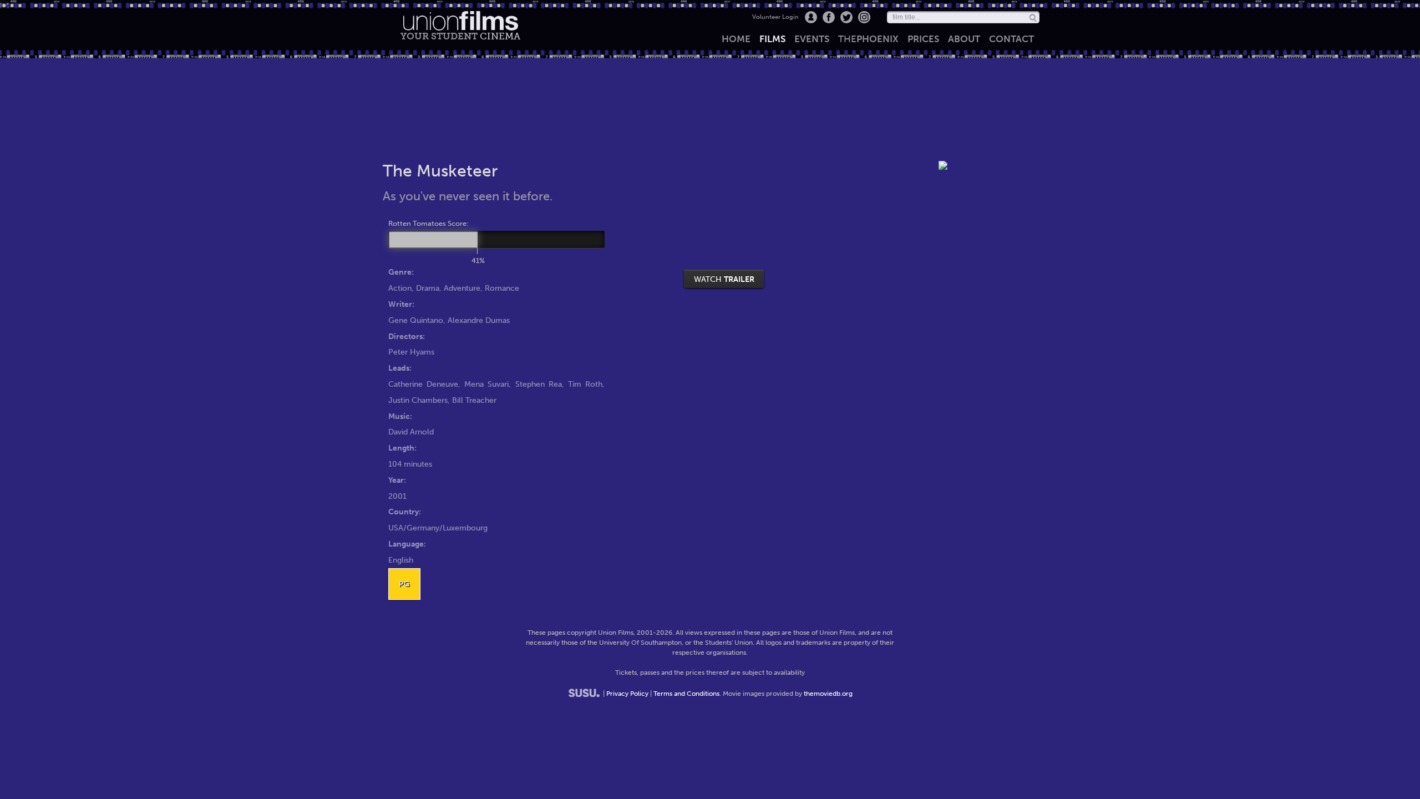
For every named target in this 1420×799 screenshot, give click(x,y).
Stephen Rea (538, 384)
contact (1011, 38)
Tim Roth (585, 384)
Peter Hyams (411, 352)
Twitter (846, 17)
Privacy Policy (627, 693)
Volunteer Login (775, 17)
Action (400, 288)
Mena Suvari (486, 384)
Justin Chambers (418, 400)
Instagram (864, 17)
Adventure (462, 288)
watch (724, 279)
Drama (427, 288)
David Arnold (411, 432)
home (736, 38)
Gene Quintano (415, 320)
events (811, 38)
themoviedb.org (828, 693)
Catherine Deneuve (423, 384)
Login (811, 17)
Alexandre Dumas (479, 320)
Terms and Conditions (686, 693)
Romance (502, 288)
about (964, 38)
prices (923, 38)
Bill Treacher (474, 400)
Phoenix (868, 38)
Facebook (829, 17)
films (772, 38)
